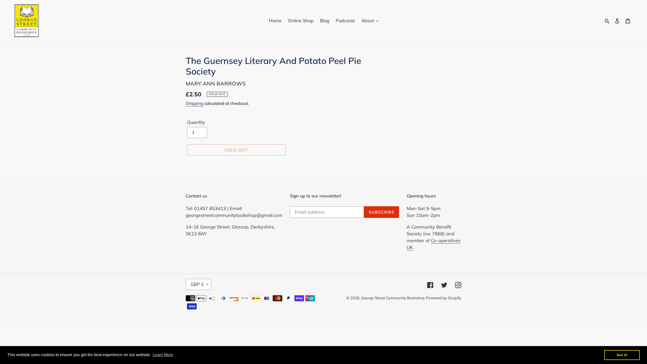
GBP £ (197, 284)
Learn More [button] (163, 355)
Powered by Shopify (443, 297)
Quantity (196, 122)
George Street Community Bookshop (393, 297)
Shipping (194, 103)
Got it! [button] (622, 355)
